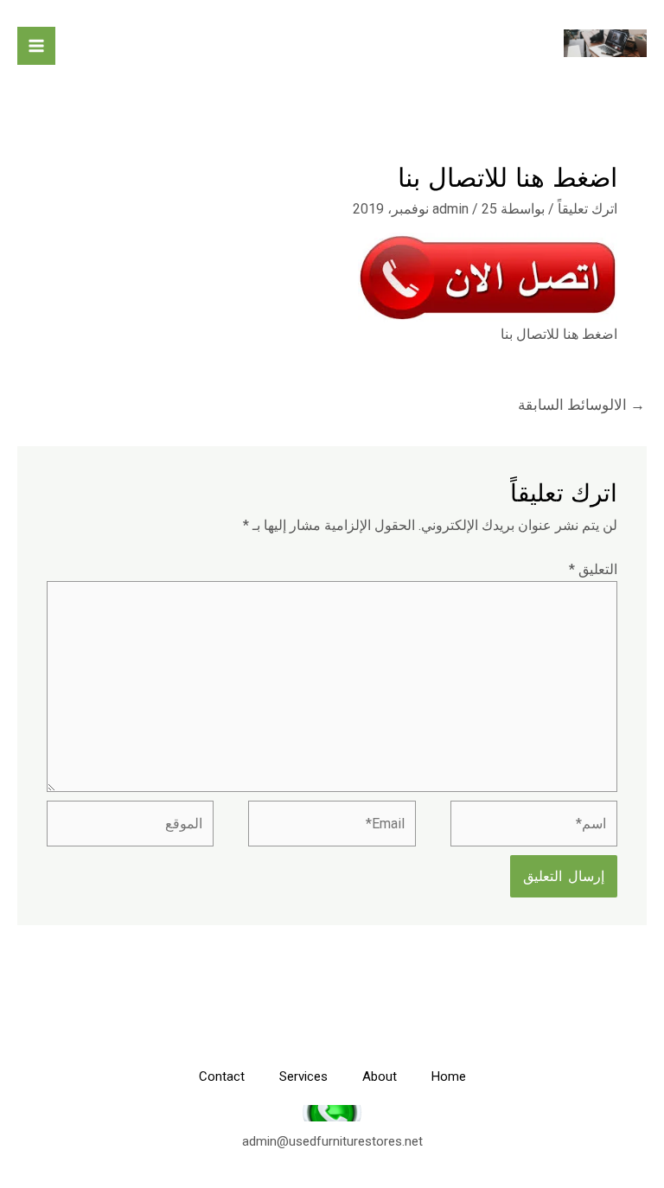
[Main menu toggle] (36, 46)
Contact (222, 1076)
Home (448, 1076)
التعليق (593, 569)
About (379, 1076)
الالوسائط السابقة (581, 404)
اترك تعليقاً (587, 209)
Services (303, 1076)
